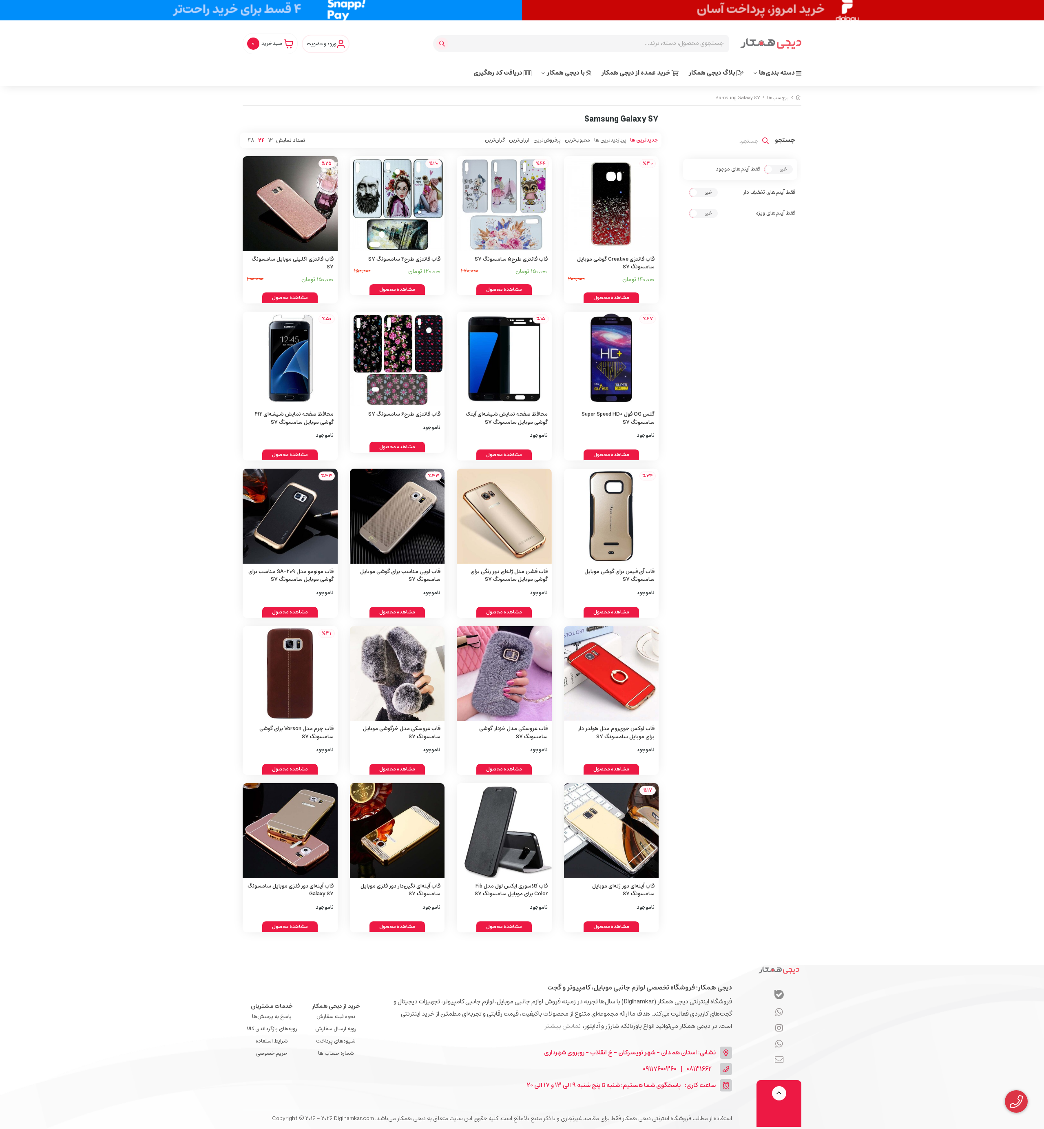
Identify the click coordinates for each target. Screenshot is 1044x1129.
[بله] (779, 996)
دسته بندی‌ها (777, 72)
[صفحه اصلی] (798, 97)
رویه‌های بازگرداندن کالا (271, 1029)
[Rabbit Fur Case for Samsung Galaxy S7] (397, 673)
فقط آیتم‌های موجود (738, 169)
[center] (443, 43)
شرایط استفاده (272, 1041)
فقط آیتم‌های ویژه (775, 213)
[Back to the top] (779, 1093)
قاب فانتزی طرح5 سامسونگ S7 (511, 259)
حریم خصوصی (271, 1053)
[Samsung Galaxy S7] (779, 970)
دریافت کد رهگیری (498, 72)
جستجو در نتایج (785, 141)
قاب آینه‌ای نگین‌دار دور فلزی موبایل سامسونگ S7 (400, 890)
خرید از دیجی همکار (336, 1006)
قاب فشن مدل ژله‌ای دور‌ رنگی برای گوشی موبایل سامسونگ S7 (509, 575)
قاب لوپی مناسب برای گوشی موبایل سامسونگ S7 (400, 575)
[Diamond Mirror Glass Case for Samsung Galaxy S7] (397, 830)
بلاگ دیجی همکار (713, 72)
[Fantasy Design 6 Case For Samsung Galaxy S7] (397, 359)
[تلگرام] (779, 1028)
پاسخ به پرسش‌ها (272, 1016)
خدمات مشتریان (272, 1006)
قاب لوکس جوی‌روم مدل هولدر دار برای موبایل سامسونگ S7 (616, 733)
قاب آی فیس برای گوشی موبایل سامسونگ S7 (619, 575)
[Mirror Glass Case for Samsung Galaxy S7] (290, 830)
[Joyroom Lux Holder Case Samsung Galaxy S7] (611, 673)
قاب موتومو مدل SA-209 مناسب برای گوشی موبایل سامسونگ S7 (291, 575)
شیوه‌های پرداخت (336, 1041)
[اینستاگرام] (779, 1044)
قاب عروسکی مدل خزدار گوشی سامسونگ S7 (513, 733)
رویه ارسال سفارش (335, 1029)
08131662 (699, 1069)
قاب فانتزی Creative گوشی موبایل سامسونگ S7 (616, 263)
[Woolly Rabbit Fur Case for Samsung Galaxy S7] (504, 673)
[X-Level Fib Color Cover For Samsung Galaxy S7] (504, 830)
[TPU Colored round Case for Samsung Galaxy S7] (504, 516)
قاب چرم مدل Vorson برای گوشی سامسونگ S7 (296, 733)
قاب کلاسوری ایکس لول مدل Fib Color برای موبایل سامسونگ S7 (511, 890)
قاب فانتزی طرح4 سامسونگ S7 (404, 259)
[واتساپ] (779, 1012)
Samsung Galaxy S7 (737, 97)
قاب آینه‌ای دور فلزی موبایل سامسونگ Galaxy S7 (291, 890)
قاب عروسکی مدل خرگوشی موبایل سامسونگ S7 (401, 733)
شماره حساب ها (336, 1053)
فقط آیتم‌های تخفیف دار (769, 192)
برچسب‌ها (778, 97)
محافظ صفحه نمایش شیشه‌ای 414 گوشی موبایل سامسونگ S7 (294, 418)
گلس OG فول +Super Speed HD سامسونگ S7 (618, 418)
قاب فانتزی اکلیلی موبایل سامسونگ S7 (293, 263)
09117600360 (660, 1069)
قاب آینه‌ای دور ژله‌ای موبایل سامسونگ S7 (623, 890)
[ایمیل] (779, 1060)
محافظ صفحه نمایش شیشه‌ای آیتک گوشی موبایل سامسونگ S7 (507, 418)
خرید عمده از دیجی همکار (637, 72)
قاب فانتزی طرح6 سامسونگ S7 (404, 414)
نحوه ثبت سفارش (335, 1016)
